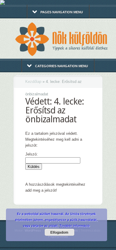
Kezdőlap (33, 81)
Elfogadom (59, 232)
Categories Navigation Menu (61, 66)
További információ (74, 225)
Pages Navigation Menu (61, 12)
